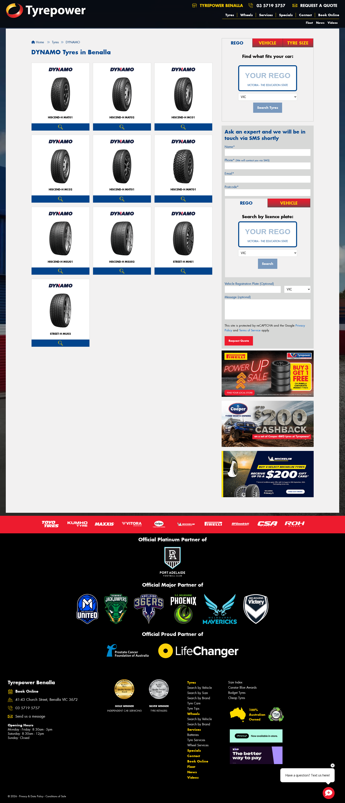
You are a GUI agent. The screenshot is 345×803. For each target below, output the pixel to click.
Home (39, 42)
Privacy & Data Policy (31, 796)
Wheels (246, 15)
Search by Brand (198, 698)
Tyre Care (193, 703)
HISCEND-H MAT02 (121, 117)
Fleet (309, 23)
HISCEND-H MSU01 (60, 261)
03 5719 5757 (271, 5)
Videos (333, 23)
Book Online (328, 15)
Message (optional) (238, 297)
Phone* (247, 160)
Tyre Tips (193, 708)
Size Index (235, 682)
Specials (286, 15)
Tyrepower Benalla (220, 5)
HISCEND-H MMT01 (183, 189)
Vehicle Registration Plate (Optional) (249, 284)
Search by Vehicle (199, 688)
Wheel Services (197, 745)
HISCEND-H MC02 (60, 189)
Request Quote (239, 341)
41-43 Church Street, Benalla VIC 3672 (46, 699)
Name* (230, 147)
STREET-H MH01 (183, 261)
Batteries (193, 735)
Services (266, 15)
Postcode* (232, 187)
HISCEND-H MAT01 (60, 117)
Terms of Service (250, 330)
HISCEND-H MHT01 (122, 189)
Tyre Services (196, 740)
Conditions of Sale (56, 796)
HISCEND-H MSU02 (122, 261)
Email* (229, 173)
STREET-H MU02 (60, 334)
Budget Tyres (236, 693)
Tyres (229, 15)
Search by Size (197, 693)
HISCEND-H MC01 (183, 117)
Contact (305, 15)
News (320, 23)
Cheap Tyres (236, 698)
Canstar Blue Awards (242, 687)
